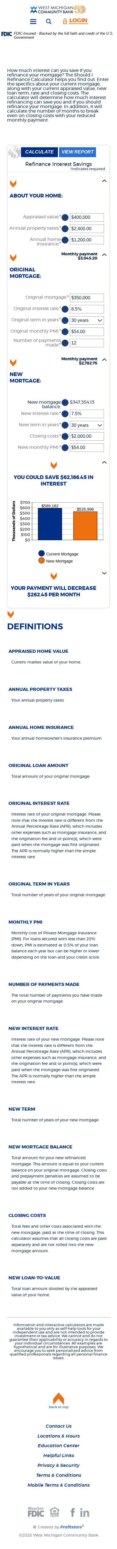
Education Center (59, 1445)
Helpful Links (58, 1455)
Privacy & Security (58, 1465)
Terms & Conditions (58, 1475)
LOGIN (78, 20)
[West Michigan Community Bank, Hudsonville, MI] (58, 9)
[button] (58, 191)
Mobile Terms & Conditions (59, 1485)
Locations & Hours (58, 1436)
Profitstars (71, 1527)
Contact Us (59, 1426)
